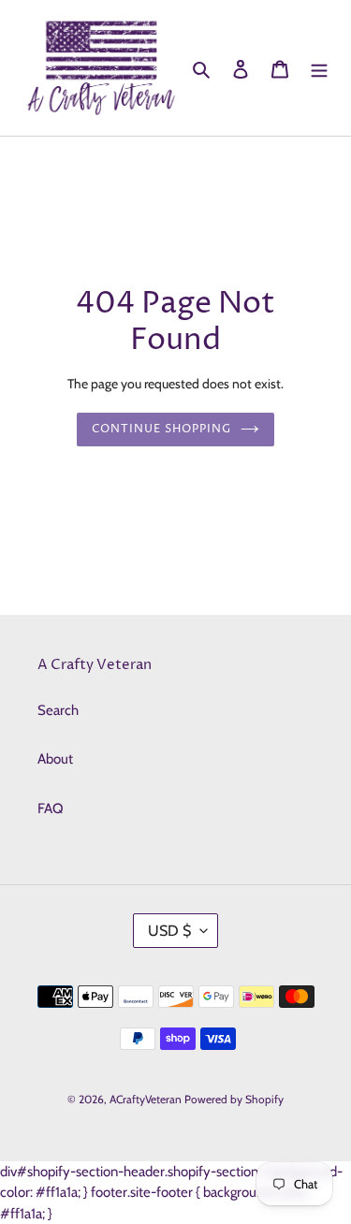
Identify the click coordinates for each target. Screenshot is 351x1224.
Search (58, 710)
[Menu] (319, 68)
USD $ (169, 931)
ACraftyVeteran (146, 1099)
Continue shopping (161, 429)
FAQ (50, 808)
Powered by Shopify (234, 1099)
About (55, 758)
